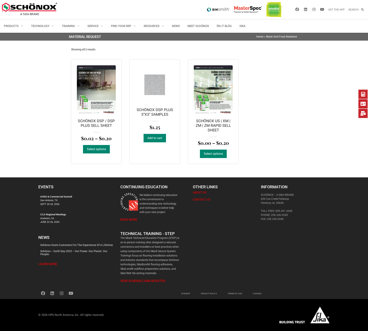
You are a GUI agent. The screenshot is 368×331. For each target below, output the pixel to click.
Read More (128, 219)
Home (259, 36)
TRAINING (68, 26)
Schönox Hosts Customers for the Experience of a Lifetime (76, 245)
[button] (23, 26)
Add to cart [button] (154, 138)
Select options (96, 149)
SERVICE (93, 26)
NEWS (176, 26)
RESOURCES (151, 26)
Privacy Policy (209, 293)
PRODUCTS (11, 26)
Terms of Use (235, 293)
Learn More (47, 264)
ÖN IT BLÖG (224, 26)
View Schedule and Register (142, 281)
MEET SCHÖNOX (198, 26)
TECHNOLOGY (40, 26)
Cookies (257, 293)
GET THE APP (336, 9)
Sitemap (185, 293)
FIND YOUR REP (121, 26)
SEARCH (354, 9)
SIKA (242, 26)
